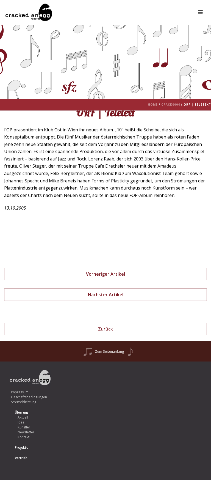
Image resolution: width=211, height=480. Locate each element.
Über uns (22, 412)
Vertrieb (21, 458)
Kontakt (23, 437)
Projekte (21, 447)
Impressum (20, 392)
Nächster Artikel (105, 295)
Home (153, 104)
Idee (21, 422)
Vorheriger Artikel (105, 274)
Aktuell (23, 417)
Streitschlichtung (23, 402)
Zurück (105, 329)
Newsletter (26, 432)
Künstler (24, 427)
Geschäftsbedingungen (29, 397)
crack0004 (170, 104)
